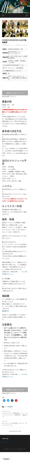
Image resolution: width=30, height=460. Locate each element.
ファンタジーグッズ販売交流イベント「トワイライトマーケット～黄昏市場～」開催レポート (15, 414)
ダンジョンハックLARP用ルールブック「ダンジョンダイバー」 (14, 423)
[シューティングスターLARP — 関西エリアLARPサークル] (15, 6)
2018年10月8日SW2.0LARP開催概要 (14, 41)
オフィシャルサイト (14, 53)
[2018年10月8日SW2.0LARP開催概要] (15, 28)
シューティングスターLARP (15, 449)
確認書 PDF (5, 311)
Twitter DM (13, 272)
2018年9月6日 (5, 45)
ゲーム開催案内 (9, 406)
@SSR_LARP (5, 441)
